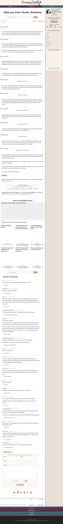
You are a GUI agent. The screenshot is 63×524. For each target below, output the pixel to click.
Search (35, 17)
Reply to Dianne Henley (8, 376)
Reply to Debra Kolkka (7, 293)
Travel (52, 6)
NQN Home (31, 514)
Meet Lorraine (55, 14)
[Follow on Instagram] (21, 493)
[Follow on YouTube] (14, 493)
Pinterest (23, 188)
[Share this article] (2, 21)
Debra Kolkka (4, 288)
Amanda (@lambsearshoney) (7, 338)
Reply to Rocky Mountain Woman (9, 417)
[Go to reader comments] (5, 21)
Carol (3, 421)
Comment (5, 465)
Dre (3, 380)
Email (36, 188)
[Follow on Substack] (18, 493)
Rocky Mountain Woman (6, 408)
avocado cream (14, 116)
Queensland (24, 193)
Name (4, 456)
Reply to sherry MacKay (8, 439)
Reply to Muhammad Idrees (8, 447)
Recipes (10, 6)
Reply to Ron (6, 405)
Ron (3, 396)
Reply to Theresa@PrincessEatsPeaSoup (10, 314)
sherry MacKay (5, 431)
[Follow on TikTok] (28, 493)
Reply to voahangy (7, 334)
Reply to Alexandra (7, 393)
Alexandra (4, 388)
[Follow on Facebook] (31, 493)
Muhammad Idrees (5, 442)
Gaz (3, 280)
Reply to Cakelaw (7, 306)
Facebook (17, 188)
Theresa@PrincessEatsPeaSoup (8, 310)
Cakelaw (4, 296)
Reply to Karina (6, 364)
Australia (17, 193)
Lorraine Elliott (34, 519)
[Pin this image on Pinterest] (44, 27)
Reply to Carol (6, 427)
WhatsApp (30, 188)
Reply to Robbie (6, 353)
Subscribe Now (54, 21)
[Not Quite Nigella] (31, 3)
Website (4, 460)
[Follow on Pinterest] (24, 493)
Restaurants (31, 6)
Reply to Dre (6, 384)
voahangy (4, 318)
